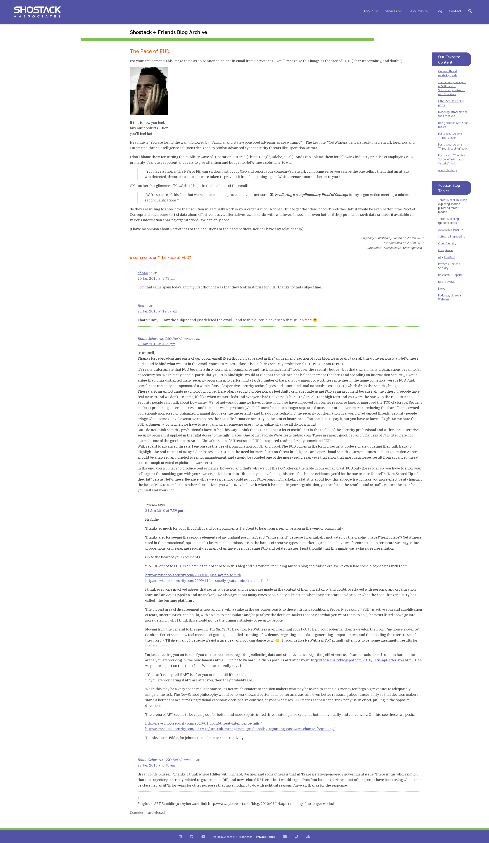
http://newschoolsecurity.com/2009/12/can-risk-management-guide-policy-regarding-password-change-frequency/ (240, 729)
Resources (416, 11)
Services (391, 11)
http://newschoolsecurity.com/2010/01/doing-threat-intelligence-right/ (203, 723)
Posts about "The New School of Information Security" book (451, 159)
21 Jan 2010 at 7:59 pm (164, 510)
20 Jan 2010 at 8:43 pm (156, 278)
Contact (455, 11)
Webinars (443, 299)
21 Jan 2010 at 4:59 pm (156, 344)
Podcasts (443, 295)
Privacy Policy (265, 836)
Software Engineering (451, 236)
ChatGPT (449, 257)
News (441, 288)
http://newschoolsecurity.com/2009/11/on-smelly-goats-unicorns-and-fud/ (206, 580)
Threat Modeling (448, 218)
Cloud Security (447, 243)
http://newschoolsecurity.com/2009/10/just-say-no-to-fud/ (193, 575)
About (368, 11)
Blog (439, 11)
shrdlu (143, 273)
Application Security (450, 229)
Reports (457, 274)
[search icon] (470, 11)
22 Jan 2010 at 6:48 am (156, 765)
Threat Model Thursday (452, 199)
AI (439, 257)
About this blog (447, 170)
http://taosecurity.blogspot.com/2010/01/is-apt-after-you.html (362, 660)
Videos (455, 295)
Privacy (442, 264)
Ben (141, 306)
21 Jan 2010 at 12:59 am (157, 311)
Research (444, 274)
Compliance (445, 250)
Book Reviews (446, 281)
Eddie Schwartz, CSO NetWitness (164, 338)
